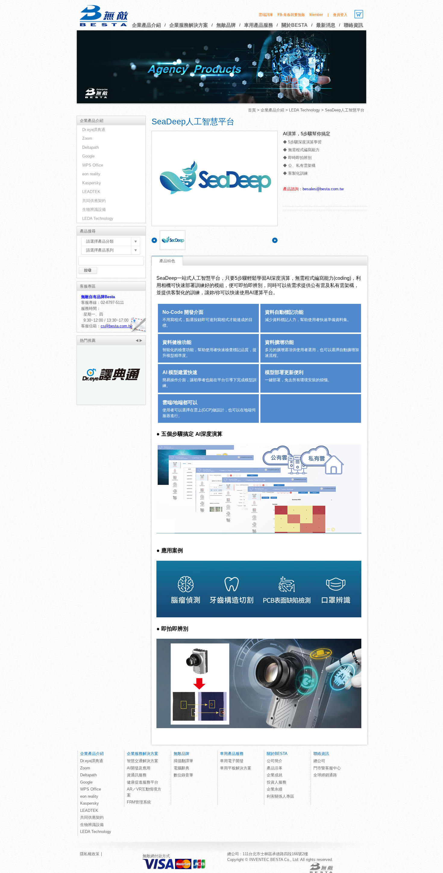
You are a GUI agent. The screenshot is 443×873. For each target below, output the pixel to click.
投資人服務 (276, 782)
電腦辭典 (181, 768)
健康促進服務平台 (142, 782)
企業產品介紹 (146, 25)
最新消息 (325, 25)
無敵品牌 (226, 25)
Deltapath (90, 147)
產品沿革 (274, 768)
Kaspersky (91, 183)
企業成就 (274, 775)
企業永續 (274, 789)
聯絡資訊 (353, 25)
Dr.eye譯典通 (93, 129)
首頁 (252, 110)
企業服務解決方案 (188, 25)
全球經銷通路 (325, 775)
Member (316, 15)
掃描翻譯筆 (183, 761)
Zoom (87, 138)
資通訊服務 (136, 775)
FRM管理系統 (139, 802)
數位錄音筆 (183, 775)
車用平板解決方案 (235, 768)
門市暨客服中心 (327, 768)
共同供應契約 (94, 200)
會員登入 (340, 15)
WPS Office (92, 165)
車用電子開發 (231, 761)
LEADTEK (91, 191)
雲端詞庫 (266, 15)
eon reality (91, 174)
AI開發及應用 (138, 768)
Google (88, 156)
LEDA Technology (304, 110)
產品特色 (167, 261)
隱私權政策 (89, 854)
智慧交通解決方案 (142, 761)
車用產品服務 (258, 25)
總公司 (319, 761)
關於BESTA (294, 25)
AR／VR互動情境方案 (144, 792)
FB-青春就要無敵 (291, 15)
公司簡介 (274, 761)
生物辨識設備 (94, 209)
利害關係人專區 (280, 796)
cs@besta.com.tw (116, 326)
